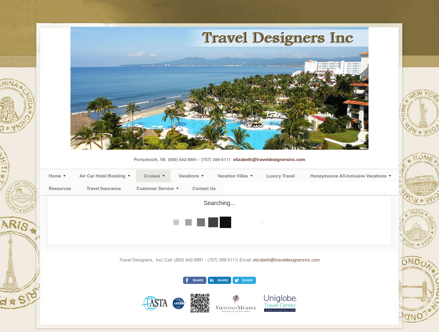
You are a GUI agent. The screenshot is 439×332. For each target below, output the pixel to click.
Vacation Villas (232, 175)
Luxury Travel (280, 175)
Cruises (152, 175)
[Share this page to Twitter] (244, 280)
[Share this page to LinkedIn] (219, 280)
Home (55, 175)
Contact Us (204, 188)
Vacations (189, 175)
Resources (60, 188)
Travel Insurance (104, 188)
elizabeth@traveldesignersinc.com (269, 159)
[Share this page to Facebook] (194, 280)
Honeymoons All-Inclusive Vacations (348, 175)
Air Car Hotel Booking (102, 175)
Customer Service (155, 188)
